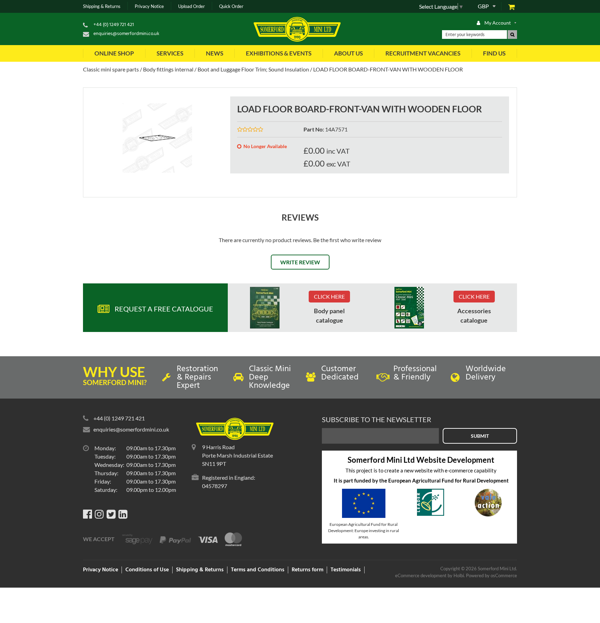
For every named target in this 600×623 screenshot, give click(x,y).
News (214, 53)
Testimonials (346, 569)
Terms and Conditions (257, 569)
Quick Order (231, 6)
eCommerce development (421, 575)
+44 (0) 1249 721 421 (113, 24)
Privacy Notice (149, 6)
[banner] (265, 307)
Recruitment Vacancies (422, 53)
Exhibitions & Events (278, 53)
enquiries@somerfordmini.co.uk (126, 33)
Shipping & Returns (101, 6)
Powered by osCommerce (491, 575)
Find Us (494, 53)
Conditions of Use (147, 569)
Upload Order (191, 6)
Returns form (307, 569)
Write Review (300, 262)
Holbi (458, 575)
